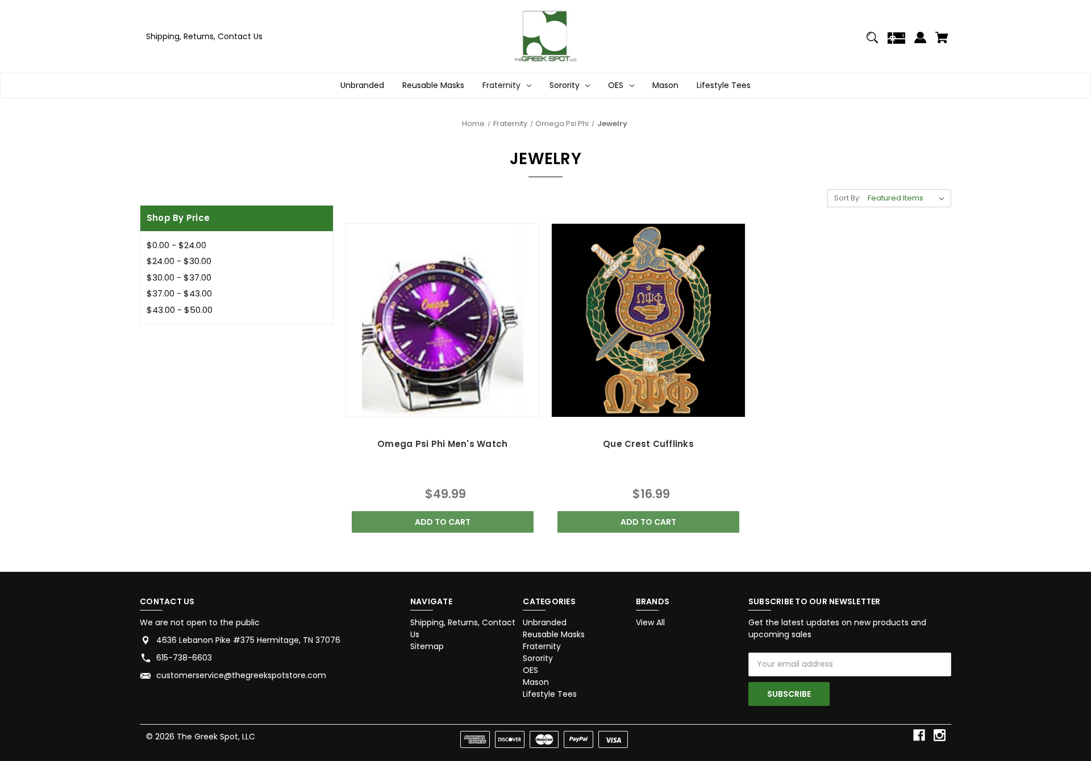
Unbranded (362, 85)
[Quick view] (411, 406)
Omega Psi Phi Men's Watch (442, 444)
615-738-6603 (184, 657)
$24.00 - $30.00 (179, 261)
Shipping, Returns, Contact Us (204, 36)
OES (615, 85)
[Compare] (442, 407)
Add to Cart (442, 522)
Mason (665, 85)
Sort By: (847, 198)
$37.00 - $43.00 (179, 293)
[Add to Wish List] (473, 406)
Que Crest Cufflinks (648, 444)
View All (650, 622)
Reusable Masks (433, 85)
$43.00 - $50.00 (180, 310)
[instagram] (940, 735)
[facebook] (919, 735)
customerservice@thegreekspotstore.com (241, 675)
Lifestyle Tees (724, 85)
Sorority (564, 85)
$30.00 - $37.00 (179, 277)
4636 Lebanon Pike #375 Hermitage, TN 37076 (248, 640)
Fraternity (501, 85)
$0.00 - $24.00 (176, 245)
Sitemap (427, 646)
